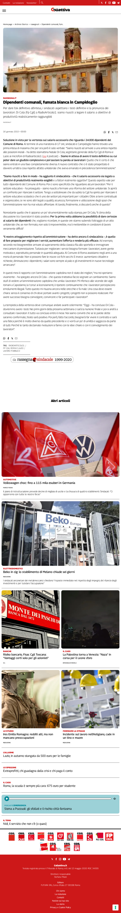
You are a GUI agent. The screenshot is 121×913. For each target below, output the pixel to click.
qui (44, 156)
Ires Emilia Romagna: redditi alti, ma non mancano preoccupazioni (28, 736)
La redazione (18, 3)
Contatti (6, 3)
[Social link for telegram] (118, 3)
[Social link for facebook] (105, 3)
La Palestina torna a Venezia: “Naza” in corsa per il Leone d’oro (87, 656)
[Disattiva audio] (115, 798)
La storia (60, 904)
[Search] (42, 3)
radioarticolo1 (16, 345)
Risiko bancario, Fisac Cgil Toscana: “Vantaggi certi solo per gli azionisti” (26, 656)
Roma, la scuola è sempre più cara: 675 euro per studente (39, 785)
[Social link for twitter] (102, 3)
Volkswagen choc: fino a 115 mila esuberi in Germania (39, 483)
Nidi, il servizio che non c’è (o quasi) (25, 823)
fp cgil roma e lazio (13, 348)
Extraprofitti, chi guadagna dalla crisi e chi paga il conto (37, 770)
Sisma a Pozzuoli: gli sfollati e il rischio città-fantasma (38, 808)
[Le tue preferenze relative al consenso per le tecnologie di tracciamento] (115, 907)
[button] (105, 132)
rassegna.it (35, 24)
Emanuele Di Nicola (70, 663)
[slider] (59, 798)
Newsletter (32, 3)
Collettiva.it (60, 865)
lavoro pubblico (11, 351)
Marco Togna (8, 487)
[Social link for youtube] (113, 3)
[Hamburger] (4, 10)
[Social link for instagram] (109, 3)
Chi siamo (60, 890)
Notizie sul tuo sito (60, 900)
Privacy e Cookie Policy (60, 907)
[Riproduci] (6, 798)
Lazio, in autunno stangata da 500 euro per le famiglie (37, 755)
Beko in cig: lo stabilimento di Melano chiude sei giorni (39, 572)
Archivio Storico (21, 24)
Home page (7, 24)
